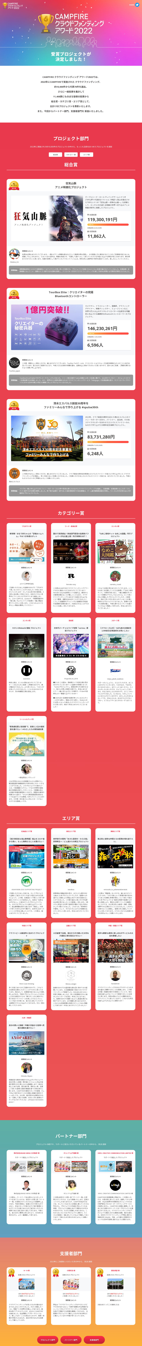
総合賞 (55, 155)
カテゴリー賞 (71, 155)
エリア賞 (86, 155)
